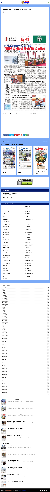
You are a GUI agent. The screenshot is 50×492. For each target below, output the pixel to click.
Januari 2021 (25, 388)
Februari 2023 (25, 350)
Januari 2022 (25, 370)
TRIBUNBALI (5, 265)
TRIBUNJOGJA (27, 268)
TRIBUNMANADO (6, 271)
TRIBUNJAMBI (27, 267)
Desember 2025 (25, 299)
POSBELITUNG (28, 239)
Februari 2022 (25, 368)
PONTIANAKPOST (6, 239)
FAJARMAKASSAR (6, 211)
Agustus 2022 (25, 359)
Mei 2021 (25, 382)
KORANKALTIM (28, 224)
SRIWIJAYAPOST (6, 258)
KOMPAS (27, 221)
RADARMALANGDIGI (29, 244)
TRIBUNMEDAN (28, 271)
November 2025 (25, 301)
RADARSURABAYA (28, 245)
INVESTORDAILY (6, 218)
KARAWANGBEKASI (29, 219)
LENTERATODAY (28, 229)
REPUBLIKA (5, 252)
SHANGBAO (27, 253)
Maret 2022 (25, 367)
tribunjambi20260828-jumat (13, 445)
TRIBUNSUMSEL (6, 275)
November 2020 (25, 391)
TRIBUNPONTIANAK (29, 273)
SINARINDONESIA (28, 255)
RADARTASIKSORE (6, 249)
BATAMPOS (27, 208)
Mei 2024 (25, 328)
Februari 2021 (25, 386)
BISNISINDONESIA (6, 210)
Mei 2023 (25, 346)
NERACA (26, 236)
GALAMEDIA (27, 211)
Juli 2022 (25, 361)
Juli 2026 (25, 289)
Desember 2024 (25, 317)
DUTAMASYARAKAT (29, 210)
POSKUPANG (27, 240)
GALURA (4, 213)
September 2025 (25, 304)
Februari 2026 (25, 296)
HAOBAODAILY (5, 214)
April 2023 (25, 347)
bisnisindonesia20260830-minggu (14, 414)
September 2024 (25, 322)
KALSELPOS (27, 218)
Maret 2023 (25, 349)
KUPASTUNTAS (5, 229)
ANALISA (4, 206)
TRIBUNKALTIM (5, 270)
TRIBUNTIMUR (28, 275)
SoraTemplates (9, 490)
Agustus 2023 (25, 341)
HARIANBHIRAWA (28, 214)
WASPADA (5, 278)
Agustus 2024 (25, 323)
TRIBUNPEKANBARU (6, 273)
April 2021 (25, 383)
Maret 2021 (25, 385)
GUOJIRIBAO (27, 213)
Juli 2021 (25, 379)
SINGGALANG (5, 257)
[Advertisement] (25, 23)
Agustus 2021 (25, 377)
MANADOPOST (5, 231)
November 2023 (25, 337)
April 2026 (25, 293)
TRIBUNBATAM (28, 265)
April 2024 (25, 329)
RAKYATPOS (27, 249)
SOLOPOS (27, 257)
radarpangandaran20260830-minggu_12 (16, 421)
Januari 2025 (25, 316)
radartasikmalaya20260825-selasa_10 (15, 453)
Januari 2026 (25, 298)
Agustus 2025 (25, 305)
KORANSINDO (5, 227)
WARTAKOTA (27, 276)
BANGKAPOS (27, 206)
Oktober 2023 (25, 338)
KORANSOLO (27, 227)
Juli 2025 (25, 307)
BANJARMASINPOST (6, 208)
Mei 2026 (25, 292)
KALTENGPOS (5, 219)
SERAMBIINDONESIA (6, 253)
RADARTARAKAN (6, 247)
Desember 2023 (25, 335)
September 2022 (25, 358)
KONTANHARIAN (28, 223)
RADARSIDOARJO (6, 245)
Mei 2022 (25, 364)
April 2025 (25, 311)
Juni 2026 (25, 290)
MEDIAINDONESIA (28, 232)
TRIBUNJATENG (5, 268)
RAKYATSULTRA (28, 250)
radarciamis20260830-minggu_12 (14, 435)
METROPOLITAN (6, 234)
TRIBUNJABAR (5, 267)
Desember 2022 (25, 353)
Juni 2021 (25, 380)
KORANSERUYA (6, 226)
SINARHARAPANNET (6, 255)
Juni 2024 (25, 326)
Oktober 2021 (25, 374)
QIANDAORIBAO (6, 242)
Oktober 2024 (25, 320)
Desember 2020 (25, 389)
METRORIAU (27, 234)
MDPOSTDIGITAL (6, 232)
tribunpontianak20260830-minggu (15, 428)
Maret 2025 (25, 313)
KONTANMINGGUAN (6, 224)
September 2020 (25, 394)
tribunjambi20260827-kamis (13, 460)
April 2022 (25, 365)
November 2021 (25, 373)
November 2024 (25, 319)
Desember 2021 (25, 371)
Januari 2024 (25, 334)
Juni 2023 (25, 344)
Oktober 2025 (25, 302)
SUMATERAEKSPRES (29, 260)
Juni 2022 (25, 362)
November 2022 (25, 355)
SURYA (26, 262)
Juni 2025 (25, 308)
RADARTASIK (27, 247)
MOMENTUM (5, 236)
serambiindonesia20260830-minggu (15, 399)
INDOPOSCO (27, 216)
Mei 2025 (25, 310)
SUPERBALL (5, 262)
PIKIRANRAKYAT (28, 237)
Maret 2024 (25, 331)
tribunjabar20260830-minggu (13, 407)
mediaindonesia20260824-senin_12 (15, 481)
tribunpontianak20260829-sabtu (14, 467)
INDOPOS (4, 216)
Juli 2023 (25, 343)
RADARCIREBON (28, 242)
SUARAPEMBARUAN (6, 260)
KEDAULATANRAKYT (6, 221)
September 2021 (25, 376)
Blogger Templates (22, 490)
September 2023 (25, 340)
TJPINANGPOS (28, 263)
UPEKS (4, 276)
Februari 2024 (25, 332)
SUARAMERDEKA (28, 258)
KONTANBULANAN (6, 223)
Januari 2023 (25, 352)
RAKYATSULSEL (6, 250)
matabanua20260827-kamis (13, 474)
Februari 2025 (25, 314)
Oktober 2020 (25, 392)
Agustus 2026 (25, 287)
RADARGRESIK (5, 244)
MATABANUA (27, 231)
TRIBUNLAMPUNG (28, 270)
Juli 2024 (25, 325)
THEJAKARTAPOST (6, 263)
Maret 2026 (25, 295)
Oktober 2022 (25, 356)
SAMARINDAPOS (28, 252)
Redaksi (7, 12)
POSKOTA (5, 240)
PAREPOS (4, 237)
